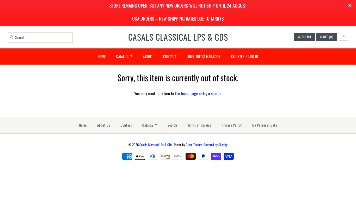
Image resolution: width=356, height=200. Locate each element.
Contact (169, 56)
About (148, 56)
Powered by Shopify (216, 144)
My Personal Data (264, 125)
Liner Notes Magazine (203, 56)
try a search (212, 93)
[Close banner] (349, 5)
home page (189, 93)
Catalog (124, 55)
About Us (103, 125)
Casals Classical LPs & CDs (155, 144)
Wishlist (304, 36)
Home (102, 56)
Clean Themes (194, 144)
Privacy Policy (232, 125)
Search (172, 125)
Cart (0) (326, 36)
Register (238, 56)
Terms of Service (199, 125)
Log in (253, 56)
